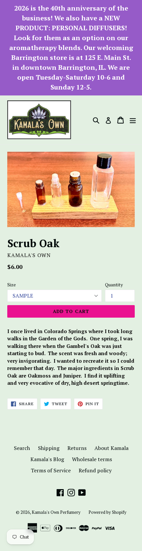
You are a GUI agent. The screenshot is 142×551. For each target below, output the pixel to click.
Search (22, 448)
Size (11, 284)
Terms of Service (51, 470)
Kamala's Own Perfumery (56, 512)
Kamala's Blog (47, 459)
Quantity (114, 284)
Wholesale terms (92, 459)
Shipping (48, 448)
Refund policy (95, 470)
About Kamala (111, 448)
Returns (77, 448)
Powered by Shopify (107, 512)
